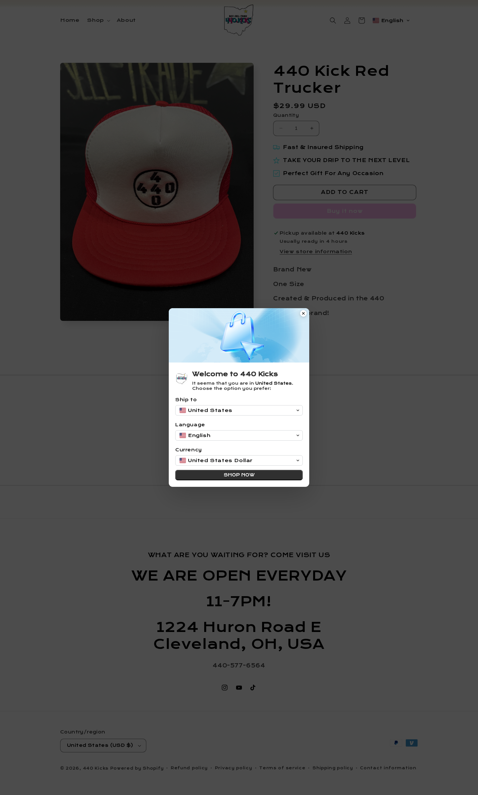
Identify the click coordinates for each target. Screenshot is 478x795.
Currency (188, 450)
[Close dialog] (303, 314)
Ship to (186, 400)
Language (190, 425)
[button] (239, 410)
